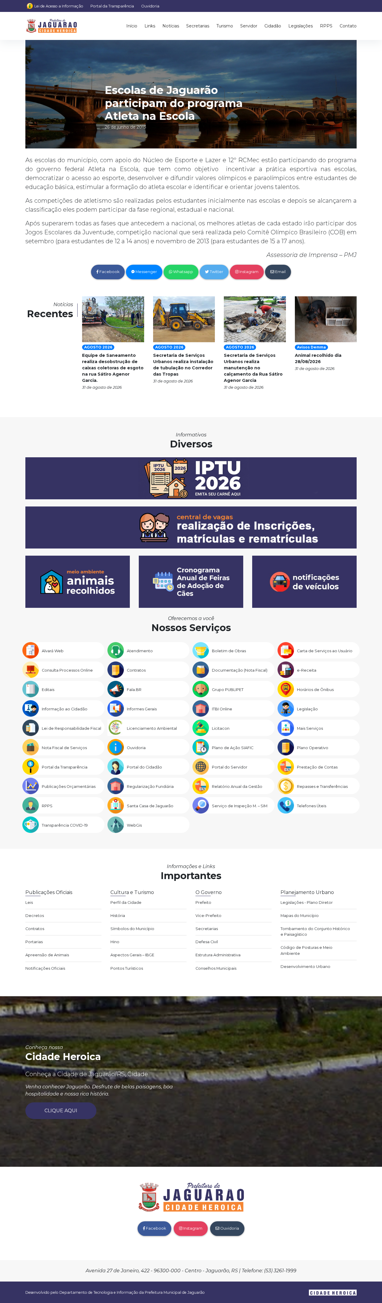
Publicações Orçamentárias (69, 786)
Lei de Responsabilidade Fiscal (71, 728)
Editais (48, 689)
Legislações (300, 26)
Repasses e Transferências (322, 786)
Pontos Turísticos (126, 968)
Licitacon (220, 728)
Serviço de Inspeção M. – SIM (239, 806)
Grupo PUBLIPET (228, 689)
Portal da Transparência (112, 6)
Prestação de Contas (317, 767)
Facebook (108, 271)
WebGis (134, 825)
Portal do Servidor (229, 767)
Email (280, 271)
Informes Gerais (142, 709)
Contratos (136, 670)
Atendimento (140, 651)
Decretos (34, 915)
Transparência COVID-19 (65, 825)
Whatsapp (182, 271)
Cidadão (272, 26)
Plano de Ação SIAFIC (232, 748)
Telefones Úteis (311, 806)
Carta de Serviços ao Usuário (324, 651)
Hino (114, 942)
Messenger (146, 271)
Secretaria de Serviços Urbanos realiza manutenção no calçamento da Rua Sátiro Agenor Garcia (253, 368)
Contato (348, 26)
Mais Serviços (310, 728)
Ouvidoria (150, 6)
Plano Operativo (312, 748)
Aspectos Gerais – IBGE (132, 955)
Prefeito (203, 902)
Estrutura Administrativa (218, 955)
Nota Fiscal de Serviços (64, 748)
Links (149, 26)
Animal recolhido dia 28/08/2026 (318, 358)
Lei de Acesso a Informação (58, 6)
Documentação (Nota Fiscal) (239, 670)
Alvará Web (53, 651)
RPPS (326, 26)
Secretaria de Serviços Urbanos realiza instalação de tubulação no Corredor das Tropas (183, 365)
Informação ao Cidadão (64, 709)
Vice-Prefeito (208, 915)
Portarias (34, 942)
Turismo (224, 26)
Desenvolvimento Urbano (305, 966)
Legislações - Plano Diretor (307, 902)
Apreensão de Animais (47, 955)
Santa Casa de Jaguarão (150, 806)
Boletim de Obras (229, 651)
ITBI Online (222, 709)
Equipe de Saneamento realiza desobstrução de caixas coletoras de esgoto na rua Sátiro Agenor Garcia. (113, 368)
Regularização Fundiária (150, 786)
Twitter (216, 271)
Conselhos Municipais (215, 968)
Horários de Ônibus (315, 689)
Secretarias (197, 26)
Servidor (248, 26)
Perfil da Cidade (125, 902)
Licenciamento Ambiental (152, 728)
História (117, 915)
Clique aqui (60, 1110)
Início (131, 26)
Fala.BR (134, 689)
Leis (29, 902)
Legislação (307, 709)
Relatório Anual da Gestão (237, 786)
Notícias (170, 26)
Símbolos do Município (132, 928)
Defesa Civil (206, 942)
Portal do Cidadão (144, 767)
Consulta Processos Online (67, 670)
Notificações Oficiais (45, 968)
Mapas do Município (300, 915)
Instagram (248, 271)
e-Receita (306, 670)
